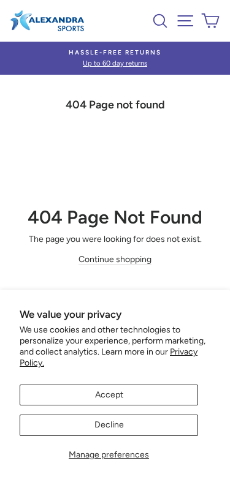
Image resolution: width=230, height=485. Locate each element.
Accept (109, 394)
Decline (109, 424)
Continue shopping (115, 259)
